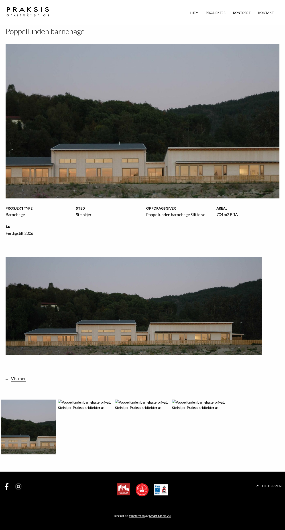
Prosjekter (216, 12)
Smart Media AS (160, 516)
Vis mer (18, 378)
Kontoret (242, 12)
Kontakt (266, 12)
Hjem (194, 12)
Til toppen (271, 486)
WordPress (137, 516)
